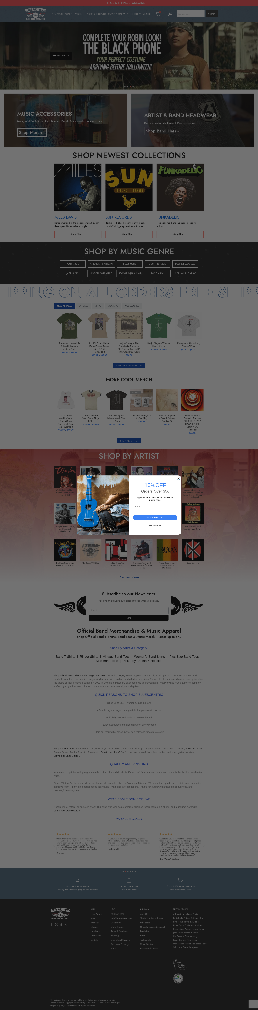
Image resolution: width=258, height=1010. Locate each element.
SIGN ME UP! (155, 517)
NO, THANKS (155, 526)
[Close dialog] (178, 478)
